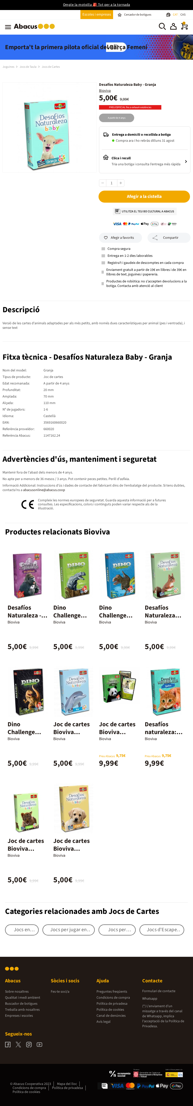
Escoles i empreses (96, 14)
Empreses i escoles (19, 1015)
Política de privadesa (111, 1003)
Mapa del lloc (67, 1083)
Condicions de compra (113, 997)
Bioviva (105, 90)
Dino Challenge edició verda (70, 615)
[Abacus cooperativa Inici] (36, 30)
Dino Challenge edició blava (115, 615)
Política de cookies (110, 1009)
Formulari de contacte (158, 991)
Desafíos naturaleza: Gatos (160, 732)
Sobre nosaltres (17, 991)
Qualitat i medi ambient (22, 997)
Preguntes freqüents (111, 991)
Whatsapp (149, 998)
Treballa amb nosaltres (22, 1009)
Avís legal (103, 1021)
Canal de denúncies (111, 1015)
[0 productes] (184, 28)
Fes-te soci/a (60, 991)
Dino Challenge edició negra (24, 732)
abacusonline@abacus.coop (44, 490)
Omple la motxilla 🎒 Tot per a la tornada (96, 4)
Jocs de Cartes (51, 67)
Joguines (9, 67)
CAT (175, 15)
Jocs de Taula (28, 67)
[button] (173, 27)
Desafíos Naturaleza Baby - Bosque (164, 615)
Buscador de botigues (21, 1003)
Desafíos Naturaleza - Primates (24, 615)
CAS (182, 15)
